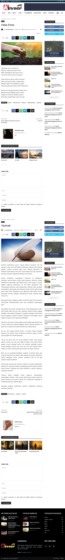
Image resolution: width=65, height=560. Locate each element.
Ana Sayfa (3, 19)
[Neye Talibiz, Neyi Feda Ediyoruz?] (47, 68)
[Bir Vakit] (21, 153)
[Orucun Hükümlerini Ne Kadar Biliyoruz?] (4, 533)
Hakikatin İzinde (33, 160)
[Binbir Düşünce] (26, 518)
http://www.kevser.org (20, 132)
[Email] (28, 38)
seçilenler (39, 102)
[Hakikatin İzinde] (35, 153)
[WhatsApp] (21, 38)
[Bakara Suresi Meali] (26, 524)
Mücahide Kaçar (9, 29)
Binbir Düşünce (33, 516)
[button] (62, 13)
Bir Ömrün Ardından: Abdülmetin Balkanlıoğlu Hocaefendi (57, 74)
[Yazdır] (32, 38)
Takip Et (61, 30)
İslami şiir (24, 102)
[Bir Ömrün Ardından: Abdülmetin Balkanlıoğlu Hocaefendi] (47, 74)
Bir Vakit (17, 160)
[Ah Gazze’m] (7, 153)
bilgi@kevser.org (26, 552)
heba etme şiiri (16, 102)
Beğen (61, 26)
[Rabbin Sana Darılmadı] (26, 530)
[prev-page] (2, 164)
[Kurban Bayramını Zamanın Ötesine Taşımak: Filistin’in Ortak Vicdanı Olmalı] (4, 524)
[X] (63, 1)
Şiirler (8, 19)
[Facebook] (58, 1)
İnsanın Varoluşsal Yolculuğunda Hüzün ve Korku (56, 86)
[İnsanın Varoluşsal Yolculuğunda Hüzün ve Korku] (47, 86)
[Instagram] (60, 1)
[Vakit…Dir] (47, 80)
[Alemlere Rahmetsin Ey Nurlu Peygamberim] (47, 92)
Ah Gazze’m (4, 160)
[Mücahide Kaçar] (2, 29)
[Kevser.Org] (12, 7)
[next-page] (5, 164)
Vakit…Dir (53, 78)
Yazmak (40, 121)
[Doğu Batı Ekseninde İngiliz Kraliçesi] (4, 518)
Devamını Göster (54, 97)
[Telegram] (25, 38)
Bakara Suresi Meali (34, 522)
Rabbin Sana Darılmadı (35, 528)
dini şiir (10, 102)
